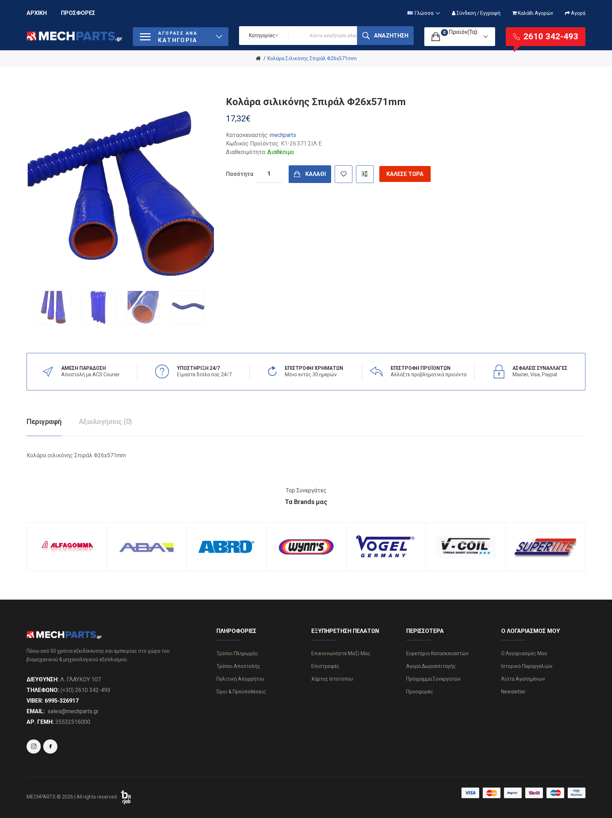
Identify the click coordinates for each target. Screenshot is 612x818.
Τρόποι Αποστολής (238, 666)
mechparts (283, 135)
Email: (36, 711)
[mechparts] (258, 58)
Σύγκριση (365, 174)
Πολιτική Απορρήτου (240, 679)
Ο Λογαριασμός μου (524, 653)
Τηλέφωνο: (43, 690)
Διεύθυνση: (43, 679)
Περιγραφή (44, 421)
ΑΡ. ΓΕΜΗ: (40, 722)
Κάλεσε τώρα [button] (405, 174)
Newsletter (513, 691)
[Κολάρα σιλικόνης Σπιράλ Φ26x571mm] (54, 308)
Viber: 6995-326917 (53, 700)
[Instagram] (50, 746)
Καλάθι (315, 174)
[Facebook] (34, 746)
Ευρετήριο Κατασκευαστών (437, 653)
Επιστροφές (325, 666)
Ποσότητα (239, 174)
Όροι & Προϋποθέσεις (241, 691)
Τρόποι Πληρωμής (237, 653)
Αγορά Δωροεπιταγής (431, 666)
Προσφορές (419, 691)
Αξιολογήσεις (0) (105, 421)
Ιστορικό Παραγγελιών (526, 666)
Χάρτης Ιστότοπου (332, 679)
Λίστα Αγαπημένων (523, 679)
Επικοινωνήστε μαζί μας (340, 653)
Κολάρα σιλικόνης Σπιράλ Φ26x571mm (312, 58)
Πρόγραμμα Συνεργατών (433, 679)
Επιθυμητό (343, 174)
